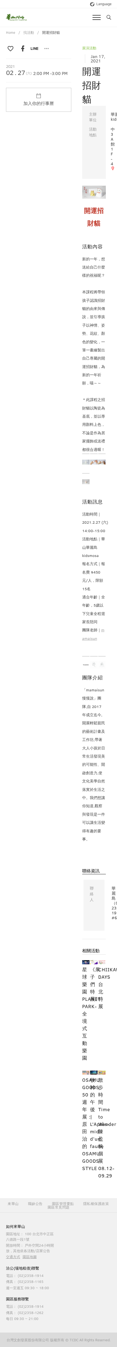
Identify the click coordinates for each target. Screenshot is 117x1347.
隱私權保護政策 (96, 1204)
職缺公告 (35, 1204)
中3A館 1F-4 (113, 146)
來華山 (13, 1204)
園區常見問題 (59, 1207)
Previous (90, 186)
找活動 (28, 32)
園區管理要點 (63, 1204)
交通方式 (13, 1256)
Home (10, 32)
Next (97, 186)
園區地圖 (30, 1256)
